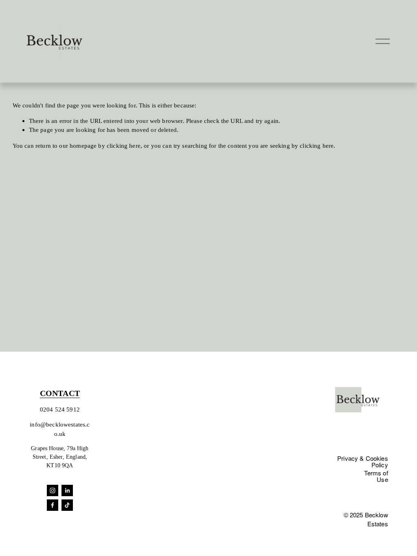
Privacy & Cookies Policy (362, 461)
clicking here (123, 145)
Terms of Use (376, 476)
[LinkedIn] (67, 490)
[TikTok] (67, 505)
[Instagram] (52, 490)
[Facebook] (52, 505)
